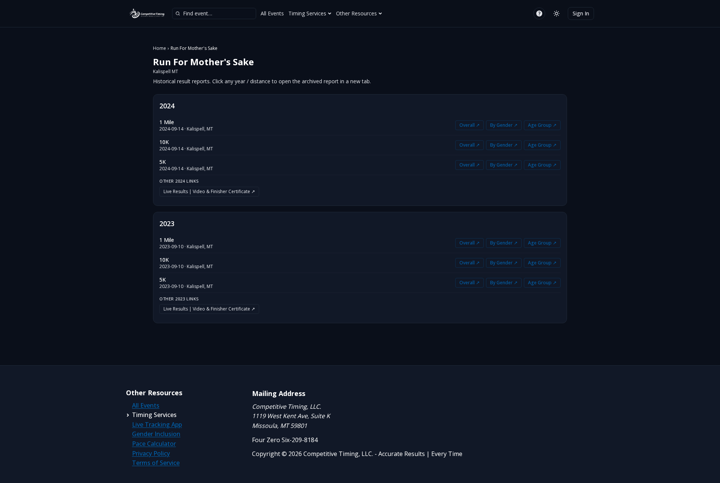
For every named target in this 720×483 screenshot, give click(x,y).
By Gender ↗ (504, 125)
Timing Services (307, 13)
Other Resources (356, 13)
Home (159, 48)
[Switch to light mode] (556, 13)
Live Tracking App (157, 424)
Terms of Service (156, 463)
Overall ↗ (469, 125)
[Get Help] (539, 14)
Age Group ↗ (542, 125)
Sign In (581, 13)
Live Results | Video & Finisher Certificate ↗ (209, 191)
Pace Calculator (154, 444)
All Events (272, 13)
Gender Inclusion (156, 434)
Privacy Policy (151, 453)
